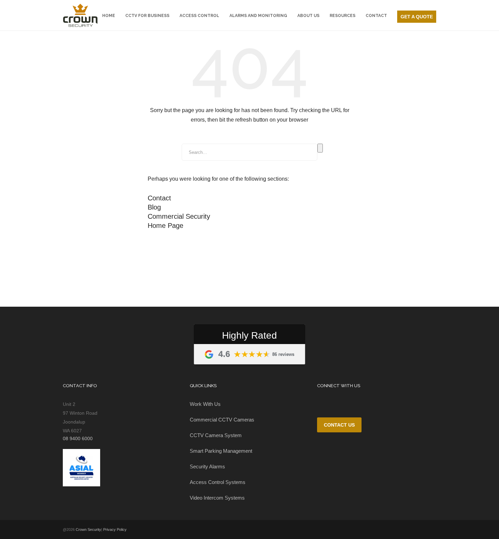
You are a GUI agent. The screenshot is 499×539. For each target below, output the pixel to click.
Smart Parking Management (221, 451)
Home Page (165, 225)
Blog (154, 207)
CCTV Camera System (216, 435)
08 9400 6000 (416, 5)
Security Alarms (207, 466)
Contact (376, 15)
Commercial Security (179, 216)
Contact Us (339, 425)
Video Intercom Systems (217, 498)
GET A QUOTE (417, 16)
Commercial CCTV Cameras (222, 420)
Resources (342, 15)
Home (108, 15)
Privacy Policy (115, 529)
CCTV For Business (147, 15)
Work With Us (205, 404)
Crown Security (88, 529)
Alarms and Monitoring (258, 15)
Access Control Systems (217, 482)
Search (320, 148)
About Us (308, 15)
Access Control (199, 15)
